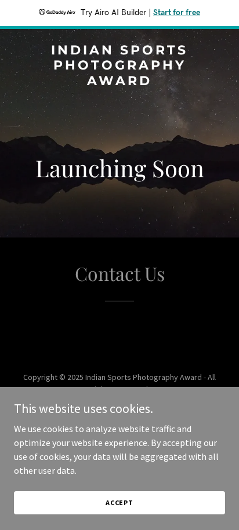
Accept (119, 502)
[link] (119, 81)
